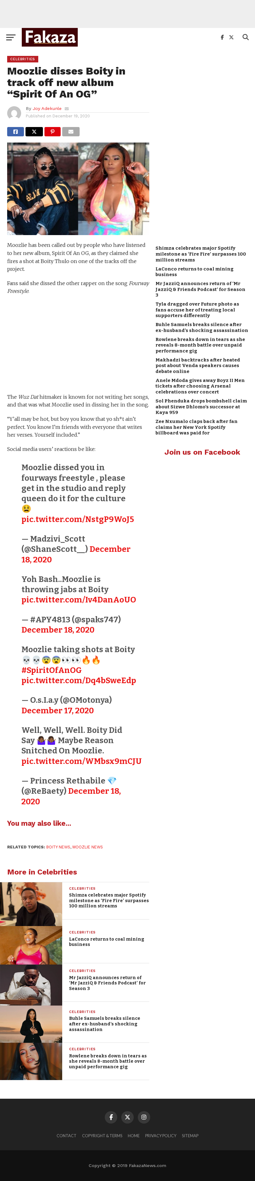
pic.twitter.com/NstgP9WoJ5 (77, 519)
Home (134, 1135)
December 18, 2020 (58, 630)
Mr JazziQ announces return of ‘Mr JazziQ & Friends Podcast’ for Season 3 (200, 289)
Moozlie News (87, 847)
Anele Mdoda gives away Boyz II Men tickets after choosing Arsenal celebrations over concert (200, 386)
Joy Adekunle (47, 108)
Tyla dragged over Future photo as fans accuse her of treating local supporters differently (197, 309)
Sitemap (190, 1135)
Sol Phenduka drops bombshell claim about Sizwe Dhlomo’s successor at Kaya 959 (201, 406)
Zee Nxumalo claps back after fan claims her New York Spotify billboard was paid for (196, 427)
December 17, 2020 (57, 710)
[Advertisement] (127, 14)
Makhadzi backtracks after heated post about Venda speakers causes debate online (197, 365)
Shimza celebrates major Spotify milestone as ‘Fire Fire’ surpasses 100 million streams (200, 253)
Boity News (58, 847)
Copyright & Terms (102, 1135)
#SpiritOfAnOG (51, 670)
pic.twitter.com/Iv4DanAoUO (78, 600)
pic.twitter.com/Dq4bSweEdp (78, 680)
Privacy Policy (160, 1135)
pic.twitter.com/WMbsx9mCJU (81, 761)
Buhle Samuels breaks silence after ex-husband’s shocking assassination (201, 327)
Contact (66, 1135)
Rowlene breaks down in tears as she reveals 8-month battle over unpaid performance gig (200, 345)
